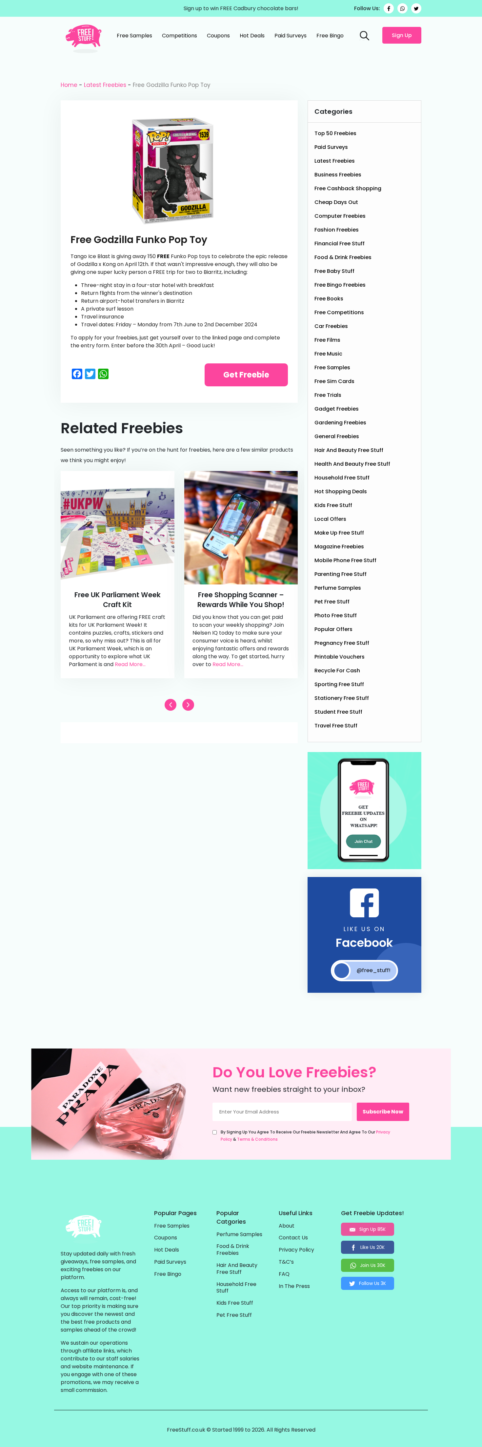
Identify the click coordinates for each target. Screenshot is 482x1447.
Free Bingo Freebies (340, 285)
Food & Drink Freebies (343, 257)
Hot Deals (252, 35)
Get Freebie (246, 374)
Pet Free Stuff (332, 601)
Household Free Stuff (342, 477)
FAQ (284, 1274)
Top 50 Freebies (335, 133)
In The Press (294, 1286)
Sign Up (402, 35)
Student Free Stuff (338, 712)
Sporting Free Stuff (339, 684)
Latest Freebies (105, 85)
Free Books (328, 298)
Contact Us (293, 1237)
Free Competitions (339, 312)
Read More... (130, 664)
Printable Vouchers (339, 657)
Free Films (327, 340)
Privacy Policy (296, 1250)
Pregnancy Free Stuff (341, 643)
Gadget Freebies (336, 409)
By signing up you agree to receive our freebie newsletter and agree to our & (305, 1135)
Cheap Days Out (336, 202)
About (286, 1226)
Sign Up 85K (372, 1229)
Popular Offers (333, 629)
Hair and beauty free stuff (348, 450)
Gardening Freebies (340, 422)
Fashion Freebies (336, 230)
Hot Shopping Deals (340, 491)
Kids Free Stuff (333, 505)
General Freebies (336, 436)
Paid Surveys (290, 35)
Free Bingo (330, 35)
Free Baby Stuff (334, 271)
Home (69, 85)
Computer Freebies (340, 216)
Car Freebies (331, 326)
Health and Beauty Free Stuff (352, 464)
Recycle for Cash (337, 670)
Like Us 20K (372, 1247)
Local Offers (330, 519)
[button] (188, 705)
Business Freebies (337, 174)
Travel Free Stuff (335, 725)
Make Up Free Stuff (339, 533)
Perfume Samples (337, 588)
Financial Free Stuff (339, 243)
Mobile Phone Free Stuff (345, 560)
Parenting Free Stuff (340, 574)
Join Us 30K (372, 1265)
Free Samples (134, 35)
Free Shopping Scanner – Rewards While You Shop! (240, 599)
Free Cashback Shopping (347, 188)
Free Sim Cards (334, 381)
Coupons (218, 35)
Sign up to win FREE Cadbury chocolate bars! (241, 8)
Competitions (179, 35)
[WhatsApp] (402, 8)
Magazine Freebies (339, 546)
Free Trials (327, 395)
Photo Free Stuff (335, 615)
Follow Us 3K (372, 1283)
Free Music (328, 353)
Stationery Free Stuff (341, 698)
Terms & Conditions (257, 1139)
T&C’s (286, 1262)
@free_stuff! (374, 970)
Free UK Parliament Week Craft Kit (117, 599)
